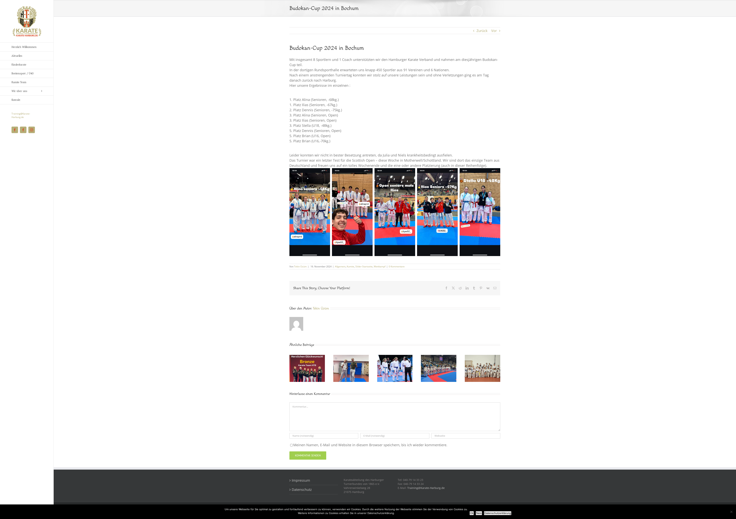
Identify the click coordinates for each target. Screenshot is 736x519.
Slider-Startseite (364, 266)
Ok (471, 513)
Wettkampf (379, 266)
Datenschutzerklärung (497, 513)
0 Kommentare (397, 266)
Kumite (350, 266)
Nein (479, 513)
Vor (494, 30)
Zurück (481, 30)
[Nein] (731, 512)
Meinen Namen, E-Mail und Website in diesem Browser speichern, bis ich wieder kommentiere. (370, 445)
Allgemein (340, 266)
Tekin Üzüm (300, 266)
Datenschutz (302, 489)
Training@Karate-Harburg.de (21, 115)
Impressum (302, 480)
